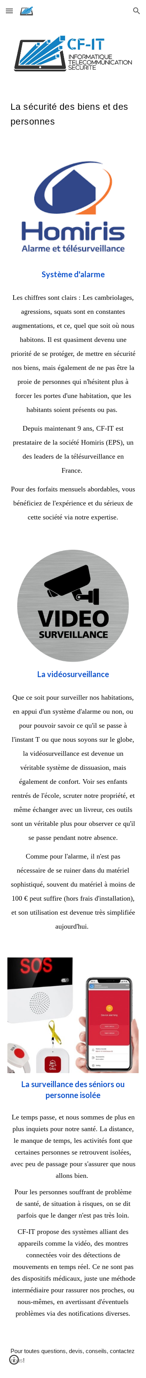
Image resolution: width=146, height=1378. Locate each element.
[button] (9, 10)
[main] (73, 113)
